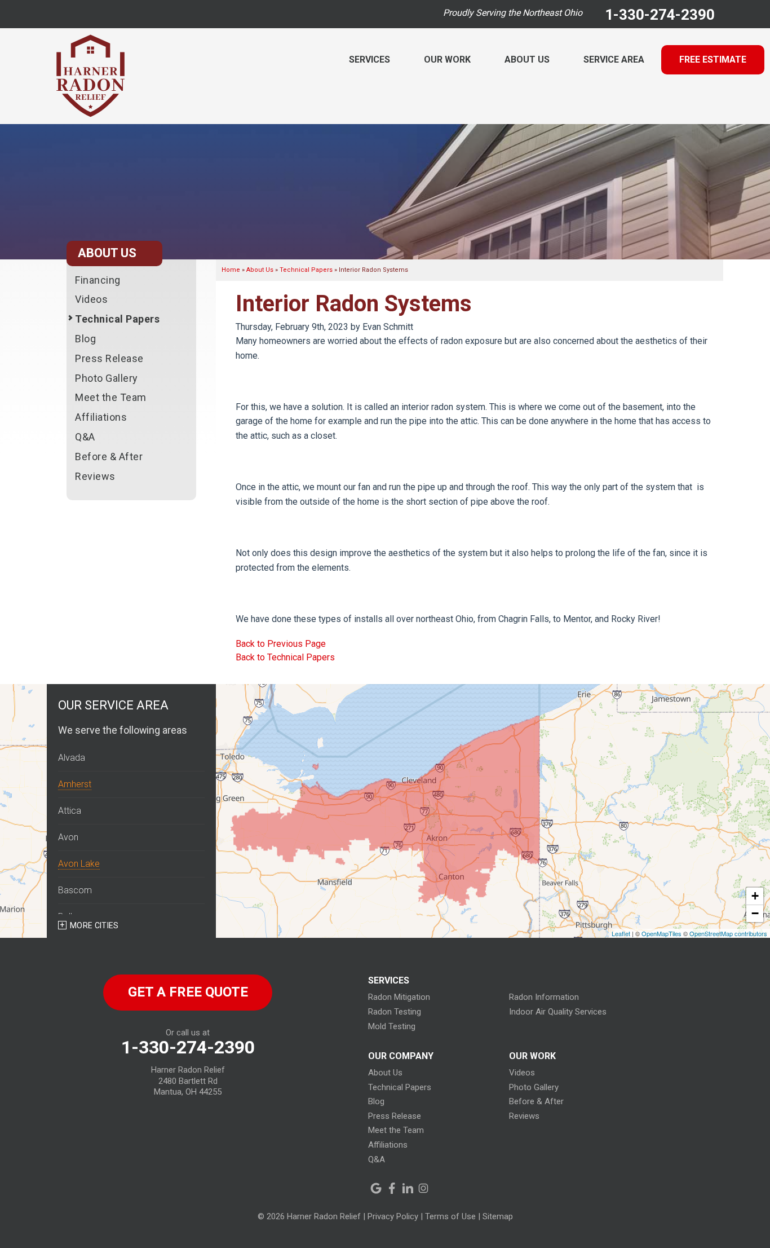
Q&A (85, 437)
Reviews (95, 476)
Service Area (613, 59)
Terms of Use (450, 1216)
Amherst (74, 784)
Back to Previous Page (281, 643)
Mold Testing (391, 1026)
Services (369, 59)
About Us (527, 59)
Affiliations (101, 417)
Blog (85, 339)
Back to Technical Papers (285, 657)
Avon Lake (79, 863)
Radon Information (544, 997)
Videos (91, 299)
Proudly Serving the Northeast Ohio (512, 12)
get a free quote (188, 992)
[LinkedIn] (407, 1188)
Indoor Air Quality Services (558, 1012)
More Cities (94, 925)
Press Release (109, 358)
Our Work (447, 59)
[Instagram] (423, 1188)
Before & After (109, 456)
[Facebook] (392, 1188)
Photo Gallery (106, 378)
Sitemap (498, 1216)
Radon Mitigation (399, 997)
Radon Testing (394, 1012)
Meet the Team (111, 397)
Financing (98, 280)
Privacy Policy (393, 1216)
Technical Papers (117, 319)
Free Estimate (712, 59)
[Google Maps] (376, 1188)
